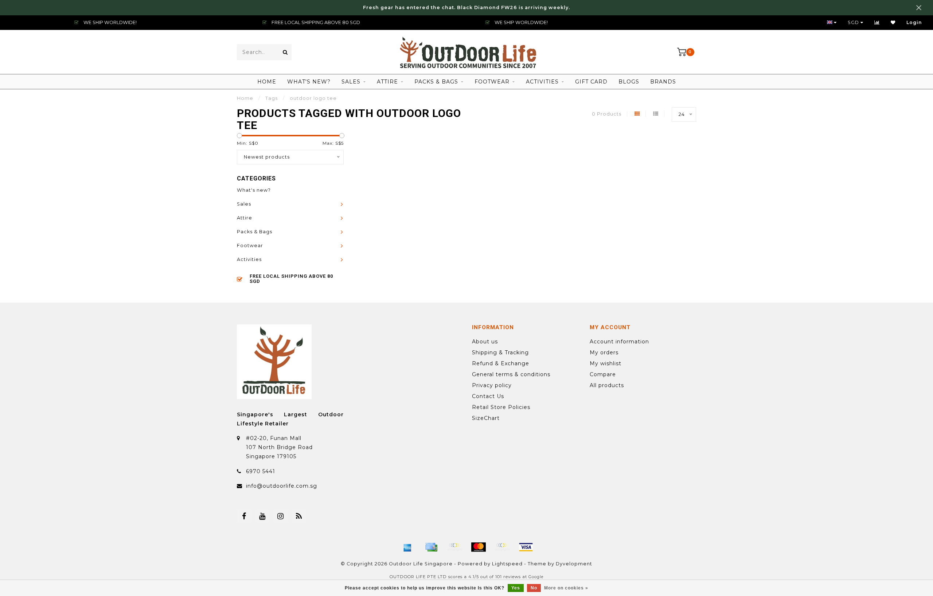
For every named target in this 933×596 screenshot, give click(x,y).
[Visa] (526, 547)
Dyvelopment (574, 563)
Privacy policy (492, 385)
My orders (604, 352)
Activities (542, 81)
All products (607, 385)
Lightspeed (507, 563)
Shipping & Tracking (500, 352)
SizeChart (486, 418)
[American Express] (407, 547)
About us (485, 341)
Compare (603, 374)
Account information (619, 341)
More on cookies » (566, 588)
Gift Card (591, 81)
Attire (387, 81)
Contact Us (488, 396)
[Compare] (877, 22)
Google (535, 576)
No (534, 588)
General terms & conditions (511, 374)
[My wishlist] (893, 22)
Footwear (492, 81)
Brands (663, 81)
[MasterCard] (478, 547)
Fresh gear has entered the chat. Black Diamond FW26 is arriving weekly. (466, 7)
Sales (350, 81)
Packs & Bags (436, 81)
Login (914, 22)
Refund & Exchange (500, 363)
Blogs (628, 81)
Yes (515, 588)
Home (266, 81)
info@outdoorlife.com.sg (281, 486)
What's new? (309, 81)
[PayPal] (502, 547)
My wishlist (605, 363)
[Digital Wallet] (455, 547)
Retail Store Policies (501, 407)
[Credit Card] (431, 547)
